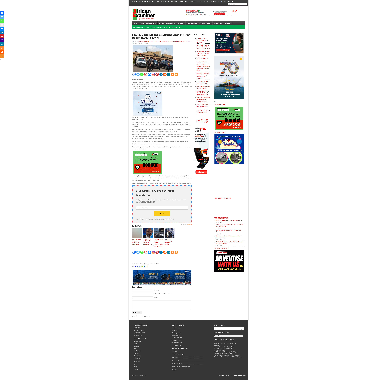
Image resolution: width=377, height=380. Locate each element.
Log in (244, 375)
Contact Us (183, 2)
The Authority (137, 356)
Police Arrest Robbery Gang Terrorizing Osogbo (168, 241)
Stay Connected (228, 2)
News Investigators (177, 342)
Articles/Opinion (205, 23)
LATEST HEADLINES (199, 35)
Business (136, 369)
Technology (229, 23)
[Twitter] (138, 74)
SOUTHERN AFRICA (139, 330)
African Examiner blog (211, 2)
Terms (200, 2)
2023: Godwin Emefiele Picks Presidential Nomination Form (147, 241)
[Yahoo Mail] (2, 40)
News (142, 23)
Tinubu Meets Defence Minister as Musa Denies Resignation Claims (203, 60)
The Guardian (137, 341)
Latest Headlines (163, 41)
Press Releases (192, 23)
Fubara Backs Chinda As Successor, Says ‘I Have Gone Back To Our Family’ (163, 27)
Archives (174, 2)
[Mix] (172, 74)
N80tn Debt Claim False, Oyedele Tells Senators (203, 82)
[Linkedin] (161, 74)
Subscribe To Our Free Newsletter (143, 2)
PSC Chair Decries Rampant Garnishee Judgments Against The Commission (158, 242)
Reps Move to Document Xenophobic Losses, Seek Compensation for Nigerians (203, 75)
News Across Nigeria (173, 41)
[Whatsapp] (142, 74)
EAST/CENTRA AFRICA (139, 333)
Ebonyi (151, 41)
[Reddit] (165, 74)
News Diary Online (176, 335)
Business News (151, 23)
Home (135, 23)
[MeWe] (168, 74)
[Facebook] (134, 74)
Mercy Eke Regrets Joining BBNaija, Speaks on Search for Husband (203, 99)
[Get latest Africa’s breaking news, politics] (141, 14)
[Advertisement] (161, 258)
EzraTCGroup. (141, 375)
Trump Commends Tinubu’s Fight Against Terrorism (202, 40)
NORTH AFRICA (138, 335)
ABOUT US (192, 2)
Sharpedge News (176, 333)
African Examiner (143, 41)
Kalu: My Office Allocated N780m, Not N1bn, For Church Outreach (203, 53)
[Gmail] (145, 74)
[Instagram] (153, 74)
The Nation (136, 346)
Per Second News (176, 345)
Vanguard (136, 353)
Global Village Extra (177, 337)
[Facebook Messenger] (149, 74)
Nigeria (135, 364)
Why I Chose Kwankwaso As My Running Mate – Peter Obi (203, 106)
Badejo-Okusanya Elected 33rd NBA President (203, 111)
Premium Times (176, 340)
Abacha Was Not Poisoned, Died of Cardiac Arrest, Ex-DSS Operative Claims (203, 67)
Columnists (218, 23)
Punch (135, 343)
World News (170, 23)
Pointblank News (176, 328)
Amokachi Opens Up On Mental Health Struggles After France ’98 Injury (203, 92)
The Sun (136, 348)
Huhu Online (175, 330)
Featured (156, 41)
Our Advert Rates (163, 2)
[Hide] (1, 60)
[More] (176, 74)
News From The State (184, 41)
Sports (161, 23)
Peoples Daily (137, 351)
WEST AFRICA (137, 328)
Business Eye (137, 358)
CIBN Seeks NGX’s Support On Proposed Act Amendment (136, 241)
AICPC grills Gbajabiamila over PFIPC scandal (203, 87)
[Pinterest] (157, 74)
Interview (180, 23)
